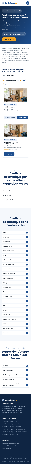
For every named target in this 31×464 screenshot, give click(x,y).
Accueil (4, 28)
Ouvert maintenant (10, 80)
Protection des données (10, 458)
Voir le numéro (10, 117)
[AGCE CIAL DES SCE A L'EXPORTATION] (15, 130)
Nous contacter (6, 448)
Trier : (4, 75)
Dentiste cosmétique (13, 28)
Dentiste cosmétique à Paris (10, 421)
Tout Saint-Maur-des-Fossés (15, 34)
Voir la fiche (22, 117)
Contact (25, 458)
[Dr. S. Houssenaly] (15, 95)
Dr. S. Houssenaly (10, 107)
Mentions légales (9, 457)
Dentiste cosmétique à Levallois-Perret (13, 429)
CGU (16, 457)
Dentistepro (11, 3)
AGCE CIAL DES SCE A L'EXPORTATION (11, 143)
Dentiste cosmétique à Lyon (10, 434)
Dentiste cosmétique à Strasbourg (12, 426)
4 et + (23, 80)
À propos (19, 458)
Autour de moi (9, 39)
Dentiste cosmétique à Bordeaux (11, 424)
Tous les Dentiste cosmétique (11, 443)
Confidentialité (22, 457)
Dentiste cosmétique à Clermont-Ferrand (14, 432)
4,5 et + (7, 84)
